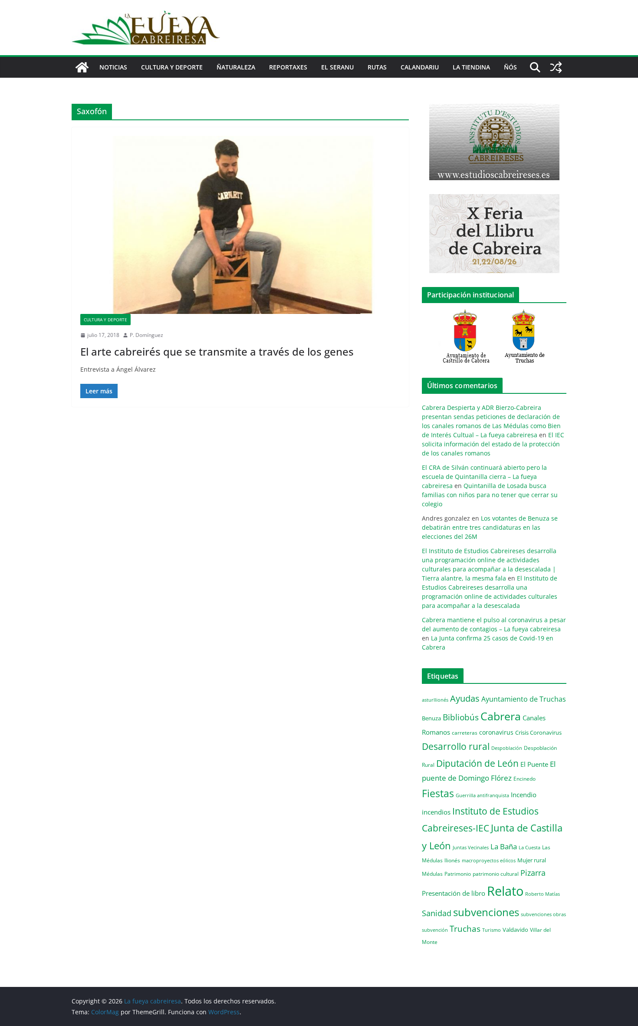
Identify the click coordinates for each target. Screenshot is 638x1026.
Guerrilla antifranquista (482, 795)
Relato (505, 891)
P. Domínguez (146, 335)
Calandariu (420, 67)
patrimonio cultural (496, 873)
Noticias (113, 67)
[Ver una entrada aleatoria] (556, 67)
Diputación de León (477, 763)
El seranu (337, 67)
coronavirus (496, 732)
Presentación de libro (453, 893)
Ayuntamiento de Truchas (523, 699)
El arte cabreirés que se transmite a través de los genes (217, 351)
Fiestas (438, 793)
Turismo (491, 930)
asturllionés (435, 699)
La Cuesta (529, 847)
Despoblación (506, 748)
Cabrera (500, 716)
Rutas (377, 67)
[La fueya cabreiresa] (82, 67)
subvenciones (486, 912)
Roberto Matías (542, 894)
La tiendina (471, 67)
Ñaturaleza (236, 67)
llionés (452, 860)
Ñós (510, 67)
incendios (436, 812)
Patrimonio (457, 873)
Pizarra (533, 873)
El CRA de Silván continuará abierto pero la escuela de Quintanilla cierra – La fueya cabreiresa (484, 476)
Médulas (432, 874)
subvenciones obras (543, 914)
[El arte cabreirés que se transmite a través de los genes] (240, 225)
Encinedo (524, 778)
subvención (435, 930)
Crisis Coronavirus (538, 732)
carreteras (464, 732)
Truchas (465, 928)
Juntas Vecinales (471, 847)
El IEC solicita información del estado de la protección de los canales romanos (493, 444)
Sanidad (436, 913)
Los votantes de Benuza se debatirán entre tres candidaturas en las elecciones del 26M (490, 527)
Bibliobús (461, 717)
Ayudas (465, 698)
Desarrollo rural (456, 746)
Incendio (523, 794)
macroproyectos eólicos (489, 860)
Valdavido (515, 930)
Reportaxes (288, 67)
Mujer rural (531, 860)
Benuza (431, 718)
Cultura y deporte (172, 67)
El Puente (534, 764)
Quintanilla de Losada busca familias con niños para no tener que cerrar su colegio (490, 495)
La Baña (503, 846)
